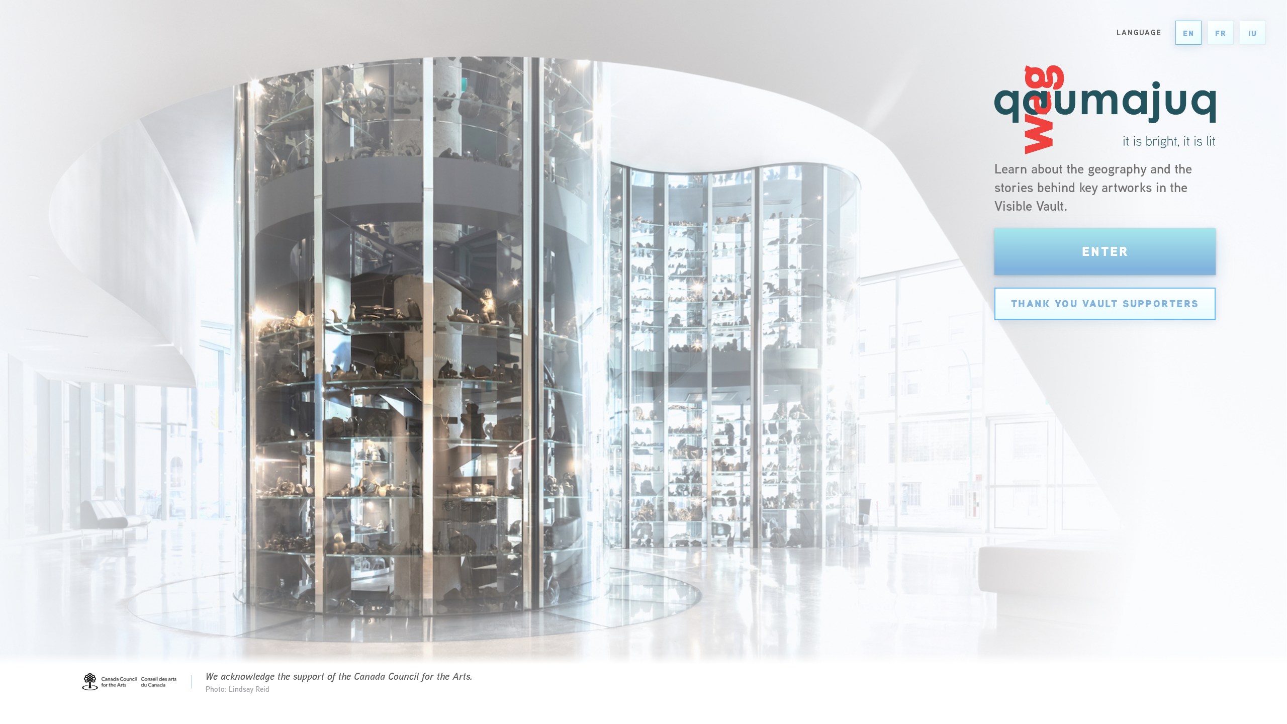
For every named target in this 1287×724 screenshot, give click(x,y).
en (1188, 33)
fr (1221, 33)
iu (1252, 33)
